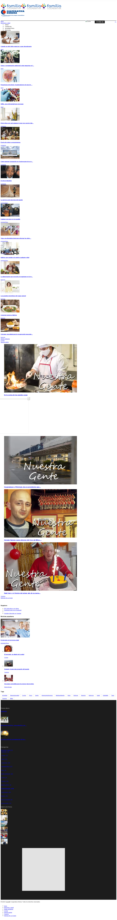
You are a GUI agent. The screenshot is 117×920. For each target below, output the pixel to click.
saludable (105, 695)
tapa (112, 695)
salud (98, 695)
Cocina (6, 657)
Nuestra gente (8, 912)
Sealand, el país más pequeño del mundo (16, 669)
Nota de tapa (8, 687)
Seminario (4, 711)
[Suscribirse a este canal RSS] (115, 22)
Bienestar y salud (9, 907)
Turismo (6, 672)
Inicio (5, 906)
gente (37, 695)
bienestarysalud (14, 695)
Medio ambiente (8, 909)
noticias (75, 695)
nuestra (83, 695)
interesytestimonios (47, 695)
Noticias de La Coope (10, 915)
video (11, 698)
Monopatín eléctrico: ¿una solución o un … (14, 725)
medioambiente (60, 695)
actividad (4, 695)
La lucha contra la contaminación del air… (13, 739)
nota (69, 695)
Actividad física (5, 643)
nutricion (91, 695)
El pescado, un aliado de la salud (14, 654)
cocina (24, 695)
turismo (4, 698)
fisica (30, 695)
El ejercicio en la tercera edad (10, 640)
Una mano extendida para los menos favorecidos (19, 684)
